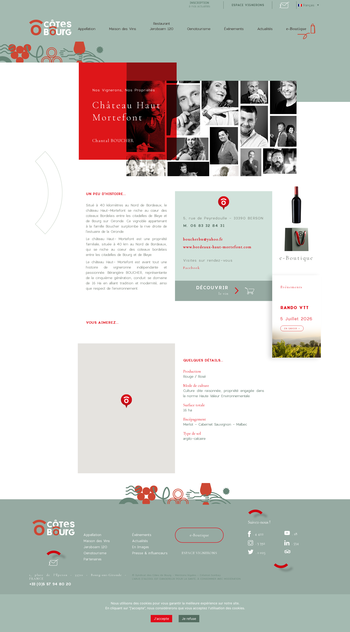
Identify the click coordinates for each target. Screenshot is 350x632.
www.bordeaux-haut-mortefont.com (217, 247)
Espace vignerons (199, 553)
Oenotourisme (198, 29)
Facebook (191, 268)
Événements (234, 29)
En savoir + (292, 328)
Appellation (86, 29)
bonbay (216, 575)
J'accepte (161, 619)
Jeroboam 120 (95, 547)
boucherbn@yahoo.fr (203, 239)
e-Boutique (296, 28)
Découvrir (212, 290)
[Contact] (284, 7)
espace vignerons (248, 5)
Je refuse (189, 619)
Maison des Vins (122, 29)
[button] (126, 401)
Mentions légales (185, 575)
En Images (140, 547)
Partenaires (92, 559)
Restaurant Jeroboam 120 (161, 26)
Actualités (265, 29)
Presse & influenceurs (150, 553)
